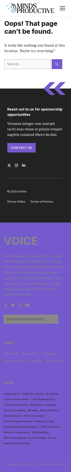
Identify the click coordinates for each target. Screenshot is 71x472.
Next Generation (34, 416)
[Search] (57, 64)
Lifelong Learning (15, 410)
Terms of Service (41, 202)
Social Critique (37, 438)
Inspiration (37, 405)
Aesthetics (27, 394)
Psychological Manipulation (21, 427)
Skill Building (40, 432)
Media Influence (49, 410)
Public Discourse (49, 427)
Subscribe (30, 353)
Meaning (33, 410)
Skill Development (15, 438)
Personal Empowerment (18, 421)
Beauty (40, 394)
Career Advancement (16, 399)
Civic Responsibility (43, 399)
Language (51, 405)
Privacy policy (15, 361)
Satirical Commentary (17, 432)
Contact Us (21, 148)
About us (11, 353)
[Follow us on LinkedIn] (23, 165)
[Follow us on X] (9, 165)
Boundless (52, 394)
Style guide (54, 361)
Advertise (49, 353)
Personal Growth (44, 421)
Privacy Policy (16, 202)
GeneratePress (58, 464)
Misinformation (13, 416)
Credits (36, 361)
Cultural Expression (16, 405)
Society (52, 438)
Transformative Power (17, 443)
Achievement (11, 394)
